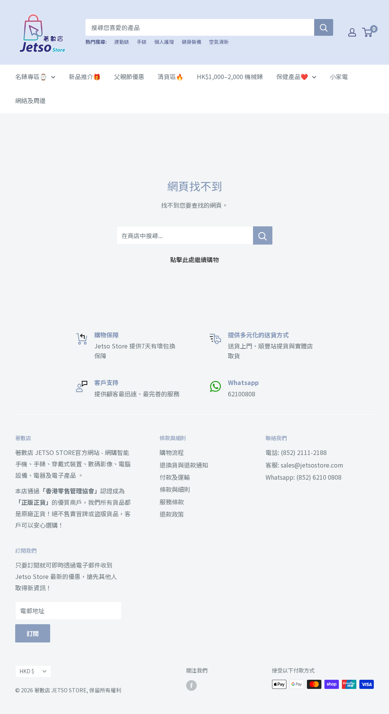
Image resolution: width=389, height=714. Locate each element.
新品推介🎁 (85, 76)
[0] (367, 32)
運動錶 (121, 41)
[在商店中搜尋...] (262, 235)
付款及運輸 (175, 477)
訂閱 (33, 633)
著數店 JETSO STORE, (61, 690)
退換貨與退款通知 (184, 464)
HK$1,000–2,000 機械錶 (230, 76)
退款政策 (172, 513)
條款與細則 (175, 489)
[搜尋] (323, 27)
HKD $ (26, 671)
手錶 (142, 41)
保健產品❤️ (292, 76)
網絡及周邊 (30, 100)
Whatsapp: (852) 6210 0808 (304, 477)
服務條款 (172, 501)
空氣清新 (219, 41)
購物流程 (172, 452)
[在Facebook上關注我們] (191, 685)
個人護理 (164, 41)
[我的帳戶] (352, 32)
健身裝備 (191, 41)
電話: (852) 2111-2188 (296, 452)
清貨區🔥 (170, 76)
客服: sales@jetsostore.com (304, 464)
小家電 (339, 76)
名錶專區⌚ (31, 76)
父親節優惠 (129, 76)
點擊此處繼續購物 (194, 259)
